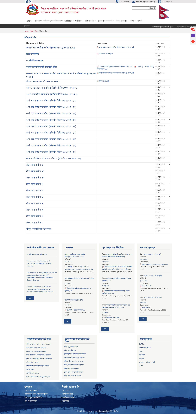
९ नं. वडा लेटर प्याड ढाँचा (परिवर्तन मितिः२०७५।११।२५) (51, 100)
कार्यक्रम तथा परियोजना (52, 21)
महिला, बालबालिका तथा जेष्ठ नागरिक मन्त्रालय (39, 358)
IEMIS (141, 366)
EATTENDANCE (145, 348)
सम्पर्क (139, 21)
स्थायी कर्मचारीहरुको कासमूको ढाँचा (41, 67)
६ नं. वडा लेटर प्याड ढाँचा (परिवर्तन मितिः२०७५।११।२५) (51, 120)
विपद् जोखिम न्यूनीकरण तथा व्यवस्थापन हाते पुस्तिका (79, 278)
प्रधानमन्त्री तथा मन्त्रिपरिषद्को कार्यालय (37, 366)
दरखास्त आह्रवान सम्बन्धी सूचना (157, 27)
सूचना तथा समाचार (31, 390)
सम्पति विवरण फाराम (34, 60)
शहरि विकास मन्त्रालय (32, 373)
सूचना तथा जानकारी (105, 21)
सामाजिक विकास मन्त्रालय (71, 368)
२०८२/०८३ (68, 283)
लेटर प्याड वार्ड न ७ (34, 190)
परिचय (37, 21)
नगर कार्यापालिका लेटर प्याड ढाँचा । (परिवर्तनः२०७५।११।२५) (53, 158)
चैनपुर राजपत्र (121, 21)
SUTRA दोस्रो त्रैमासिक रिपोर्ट (74, 300)
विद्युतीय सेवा (89, 21)
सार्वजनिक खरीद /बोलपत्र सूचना (36, 394)
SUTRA (141, 344)
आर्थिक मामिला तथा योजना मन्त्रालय (74, 361)
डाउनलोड (65, 401)
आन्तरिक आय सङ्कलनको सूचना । (37, 254)
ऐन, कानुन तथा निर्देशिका (33, 397)
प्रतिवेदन (78, 21)
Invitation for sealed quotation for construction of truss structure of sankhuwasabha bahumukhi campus (40, 289)
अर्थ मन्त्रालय (30, 369)
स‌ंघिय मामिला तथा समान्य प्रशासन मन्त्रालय (38, 344)
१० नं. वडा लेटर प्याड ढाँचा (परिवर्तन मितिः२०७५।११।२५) (51, 94)
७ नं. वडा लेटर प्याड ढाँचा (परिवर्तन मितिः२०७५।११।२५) (51, 113)
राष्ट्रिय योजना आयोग (32, 362)
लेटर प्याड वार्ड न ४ (34, 165)
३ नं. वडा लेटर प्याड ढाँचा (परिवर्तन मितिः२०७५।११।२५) (51, 139)
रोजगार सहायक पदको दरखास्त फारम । (43, 81)
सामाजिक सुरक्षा (67, 394)
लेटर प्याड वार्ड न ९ (34, 184)
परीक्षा (132, 21)
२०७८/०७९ (143, 281)
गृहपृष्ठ (29, 21)
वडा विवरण (68, 21)
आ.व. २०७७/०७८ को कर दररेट (153, 297)
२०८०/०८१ (68, 262)
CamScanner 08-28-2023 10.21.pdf (155, 264)
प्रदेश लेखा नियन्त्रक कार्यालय (72, 376)
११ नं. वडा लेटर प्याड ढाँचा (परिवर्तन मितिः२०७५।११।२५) (51, 87)
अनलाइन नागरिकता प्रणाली (147, 362)
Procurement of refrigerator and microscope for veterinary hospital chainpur (39, 263)
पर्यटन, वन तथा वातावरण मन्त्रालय (74, 365)
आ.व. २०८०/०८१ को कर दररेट (153, 254)
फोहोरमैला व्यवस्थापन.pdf (111, 317)
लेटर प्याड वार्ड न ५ (34, 203)
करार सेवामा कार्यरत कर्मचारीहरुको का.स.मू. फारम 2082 (50, 47)
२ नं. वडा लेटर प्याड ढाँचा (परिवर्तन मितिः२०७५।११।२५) (51, 145)
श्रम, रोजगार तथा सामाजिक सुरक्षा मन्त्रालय (38, 355)
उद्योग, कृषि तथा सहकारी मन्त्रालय (73, 372)
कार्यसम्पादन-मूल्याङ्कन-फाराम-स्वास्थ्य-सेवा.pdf (116, 66)
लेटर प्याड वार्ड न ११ (35, 171)
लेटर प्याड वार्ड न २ (34, 216)
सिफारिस (141, 358)
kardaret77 (146, 307)
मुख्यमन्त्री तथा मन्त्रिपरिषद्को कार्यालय (75, 354)
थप (30, 298)
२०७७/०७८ (143, 302)
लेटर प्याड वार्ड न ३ (34, 209)
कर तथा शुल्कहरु (31, 401)
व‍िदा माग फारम (32, 54)
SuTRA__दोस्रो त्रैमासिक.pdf (76, 310)
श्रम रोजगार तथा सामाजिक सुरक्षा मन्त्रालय (38, 377)
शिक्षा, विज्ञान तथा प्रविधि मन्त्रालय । (37, 348)
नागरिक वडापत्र (68, 397)
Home (26, 31)
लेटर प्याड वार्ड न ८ (34, 222)
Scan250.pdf (146, 286)
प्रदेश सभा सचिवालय (70, 350)
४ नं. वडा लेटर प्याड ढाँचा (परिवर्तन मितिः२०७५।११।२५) (51, 132)
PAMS (141, 351)
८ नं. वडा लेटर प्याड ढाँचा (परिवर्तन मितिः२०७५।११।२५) (51, 107)
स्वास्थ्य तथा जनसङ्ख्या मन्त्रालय (36, 351)
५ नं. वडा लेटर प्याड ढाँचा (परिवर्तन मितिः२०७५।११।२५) (51, 126)
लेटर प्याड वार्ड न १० (35, 177)
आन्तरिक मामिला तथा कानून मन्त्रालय (74, 357)
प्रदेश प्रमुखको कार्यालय (71, 347)
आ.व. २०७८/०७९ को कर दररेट (153, 276)
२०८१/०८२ (105, 312)
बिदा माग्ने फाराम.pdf (106, 54)
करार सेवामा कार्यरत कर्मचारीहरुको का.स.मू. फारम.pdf (116, 47)
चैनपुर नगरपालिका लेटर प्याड (38, 229)
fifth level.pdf (104, 81)
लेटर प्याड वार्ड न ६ (34, 197)
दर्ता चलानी (142, 355)
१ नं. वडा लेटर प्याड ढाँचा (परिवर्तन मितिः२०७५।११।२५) (51, 152)
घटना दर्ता (66, 390)
